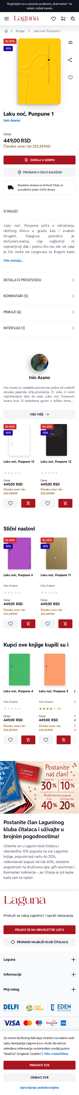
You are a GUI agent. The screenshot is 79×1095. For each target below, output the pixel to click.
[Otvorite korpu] (63, 18)
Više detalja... (13, 261)
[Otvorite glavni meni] (7, 19)
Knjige (20, 31)
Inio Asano (12, 120)
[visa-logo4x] (12, 1023)
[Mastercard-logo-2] (27, 1023)
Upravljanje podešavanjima (39, 1088)
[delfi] (11, 1007)
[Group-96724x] (51, 1023)
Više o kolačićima (56, 1054)
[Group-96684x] (61, 1007)
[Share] (69, 60)
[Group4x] (39, 1023)
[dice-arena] (35, 1007)
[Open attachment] (70, 43)
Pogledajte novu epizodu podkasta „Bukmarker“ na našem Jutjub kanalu (39, 6)
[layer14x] (63, 1023)
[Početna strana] (27, 19)
